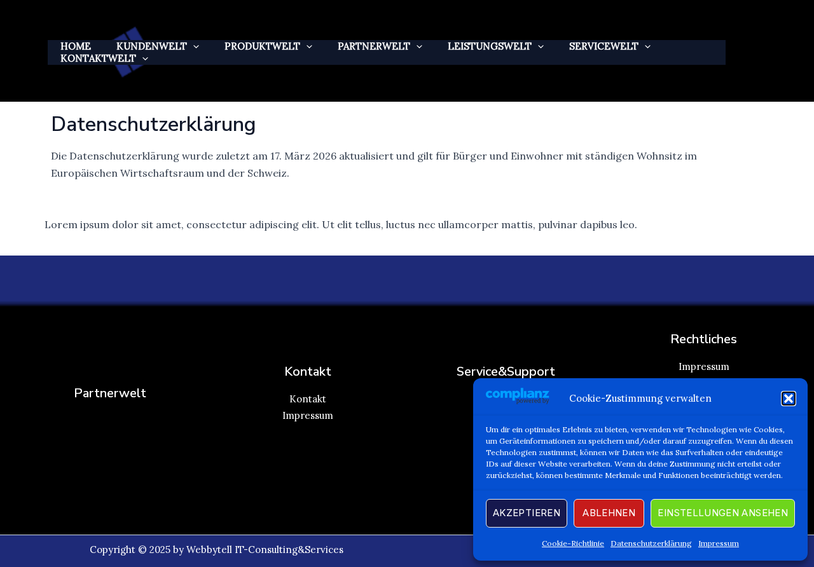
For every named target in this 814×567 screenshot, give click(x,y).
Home (75, 46)
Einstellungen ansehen (723, 513)
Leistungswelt (490, 46)
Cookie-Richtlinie (573, 543)
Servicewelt (603, 46)
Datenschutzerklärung (651, 543)
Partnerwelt (374, 46)
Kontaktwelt (98, 58)
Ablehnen (609, 513)
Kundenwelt (151, 46)
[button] (788, 398)
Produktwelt (262, 46)
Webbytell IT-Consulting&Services (264, 549)
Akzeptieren (526, 513)
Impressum (718, 543)
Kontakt (307, 399)
